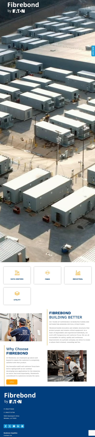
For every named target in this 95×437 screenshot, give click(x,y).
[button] (11, 382)
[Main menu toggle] (89, 7)
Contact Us (8, 435)
